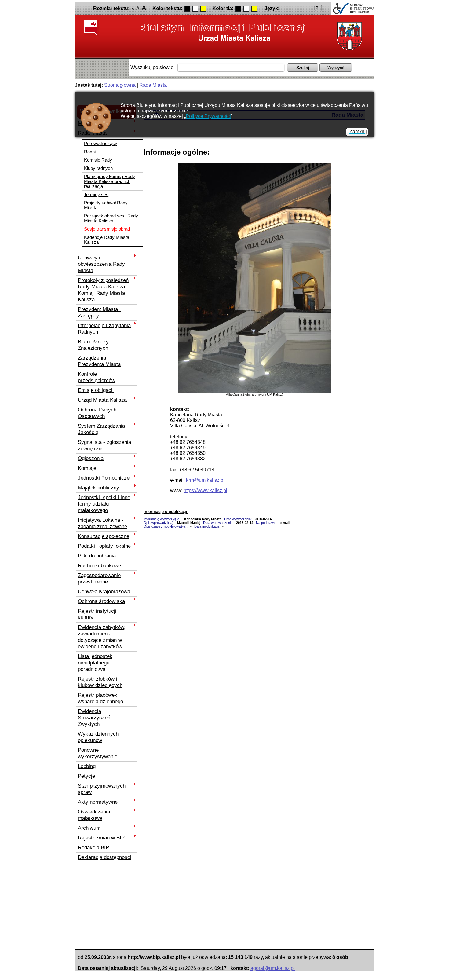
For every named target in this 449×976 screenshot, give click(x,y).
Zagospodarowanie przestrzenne (99, 578)
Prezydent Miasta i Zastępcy (99, 312)
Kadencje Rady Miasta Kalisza (106, 240)
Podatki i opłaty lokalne (104, 546)
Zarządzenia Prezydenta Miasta (99, 361)
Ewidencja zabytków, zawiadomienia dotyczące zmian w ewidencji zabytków (102, 636)
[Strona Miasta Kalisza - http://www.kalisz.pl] (348, 36)
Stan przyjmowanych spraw (102, 789)
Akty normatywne (98, 802)
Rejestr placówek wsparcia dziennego (100, 698)
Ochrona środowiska (101, 601)
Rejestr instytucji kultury (97, 614)
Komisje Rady (98, 160)
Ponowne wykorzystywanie (97, 753)
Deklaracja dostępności (104, 857)
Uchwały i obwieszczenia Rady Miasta (101, 263)
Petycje (86, 776)
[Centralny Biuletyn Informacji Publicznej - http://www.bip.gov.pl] (91, 28)
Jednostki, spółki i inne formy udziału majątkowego (104, 503)
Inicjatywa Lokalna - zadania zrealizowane (102, 523)
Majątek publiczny (98, 487)
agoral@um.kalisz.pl (272, 968)
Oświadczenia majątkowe (94, 815)
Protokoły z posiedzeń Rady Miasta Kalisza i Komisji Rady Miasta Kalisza (103, 289)
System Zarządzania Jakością (101, 429)
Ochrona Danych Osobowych (97, 413)
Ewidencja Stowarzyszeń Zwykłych (94, 717)
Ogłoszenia (91, 458)
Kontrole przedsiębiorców (96, 377)
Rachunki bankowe (99, 565)
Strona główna (120, 85)
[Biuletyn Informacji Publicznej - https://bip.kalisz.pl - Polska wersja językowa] (318, 8)
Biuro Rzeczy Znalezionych (93, 344)
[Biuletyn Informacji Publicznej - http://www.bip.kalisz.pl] (222, 32)
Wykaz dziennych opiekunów (98, 737)
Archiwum (89, 828)
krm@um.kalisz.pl (205, 480)
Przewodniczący (100, 143)
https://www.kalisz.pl (205, 490)
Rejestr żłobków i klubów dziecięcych (100, 682)
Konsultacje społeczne (103, 536)
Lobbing (87, 766)
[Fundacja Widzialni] (352, 8)
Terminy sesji (97, 194)
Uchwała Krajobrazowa (104, 591)
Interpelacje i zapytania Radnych (104, 328)
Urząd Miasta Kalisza (102, 400)
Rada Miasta (153, 85)
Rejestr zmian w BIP (101, 838)
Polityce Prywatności (208, 116)
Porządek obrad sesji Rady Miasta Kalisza (111, 218)
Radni (90, 151)
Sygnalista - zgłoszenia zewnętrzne (104, 445)
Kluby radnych (98, 168)
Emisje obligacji (96, 390)
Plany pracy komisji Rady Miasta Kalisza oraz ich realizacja (109, 181)
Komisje (87, 468)
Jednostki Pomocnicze (104, 478)
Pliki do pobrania (97, 556)
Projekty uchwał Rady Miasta (106, 205)
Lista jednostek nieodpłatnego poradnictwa (95, 662)
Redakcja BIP (93, 847)
